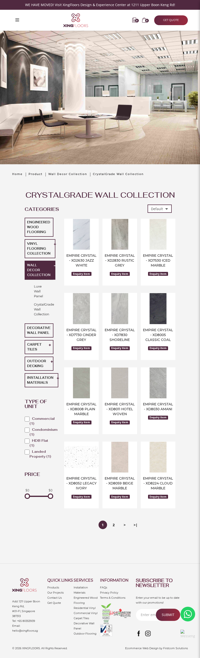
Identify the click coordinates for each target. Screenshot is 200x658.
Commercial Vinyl (86, 613)
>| (136, 525)
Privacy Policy (109, 592)
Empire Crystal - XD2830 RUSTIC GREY (120, 260)
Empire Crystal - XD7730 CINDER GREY (81, 335)
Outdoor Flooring (85, 633)
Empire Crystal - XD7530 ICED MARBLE (158, 260)
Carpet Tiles (34, 346)
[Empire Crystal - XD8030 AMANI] (158, 383)
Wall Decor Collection (67, 174)
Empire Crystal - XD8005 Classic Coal (158, 335)
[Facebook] (139, 634)
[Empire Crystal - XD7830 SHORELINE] (120, 308)
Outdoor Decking (36, 363)
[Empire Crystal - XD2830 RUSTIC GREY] (120, 234)
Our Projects (55, 592)
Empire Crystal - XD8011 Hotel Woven (120, 409)
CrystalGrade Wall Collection (118, 174)
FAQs (103, 587)
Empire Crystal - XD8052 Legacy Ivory (81, 483)
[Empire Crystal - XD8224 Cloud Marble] (158, 457)
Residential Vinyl (85, 608)
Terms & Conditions (112, 597)
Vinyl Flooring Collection (38, 249)
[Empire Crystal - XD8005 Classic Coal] (158, 308)
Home (17, 174)
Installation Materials (40, 380)
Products (53, 587)
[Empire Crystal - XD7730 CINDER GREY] (81, 308)
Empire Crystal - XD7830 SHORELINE (120, 335)
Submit (168, 614)
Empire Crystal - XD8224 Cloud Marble (158, 483)
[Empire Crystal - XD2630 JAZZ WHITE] (81, 234)
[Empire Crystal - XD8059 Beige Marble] (120, 457)
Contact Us (54, 597)
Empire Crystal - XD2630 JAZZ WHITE (81, 260)
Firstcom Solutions (175, 648)
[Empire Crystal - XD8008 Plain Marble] (81, 383)
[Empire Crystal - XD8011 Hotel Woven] (120, 383)
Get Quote (54, 603)
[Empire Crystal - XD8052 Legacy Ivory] (81, 457)
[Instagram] (148, 634)
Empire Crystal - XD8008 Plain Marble (81, 409)
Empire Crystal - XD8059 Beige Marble (120, 483)
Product (35, 174)
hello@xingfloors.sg (25, 630)
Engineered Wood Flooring (38, 227)
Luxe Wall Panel (38, 291)
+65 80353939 (26, 621)
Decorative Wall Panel (38, 330)
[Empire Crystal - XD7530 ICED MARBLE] (158, 234)
